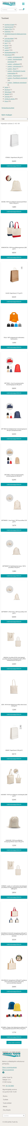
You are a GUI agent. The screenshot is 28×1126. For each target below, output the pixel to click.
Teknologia (7, 92)
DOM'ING (7, 31)
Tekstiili (6, 94)
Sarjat (6, 87)
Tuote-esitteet (7, 1103)
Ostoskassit (8, 55)
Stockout (7, 89)
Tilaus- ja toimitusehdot (9, 1067)
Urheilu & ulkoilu (9, 99)
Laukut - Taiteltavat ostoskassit (17, 82)
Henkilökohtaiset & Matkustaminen (15, 34)
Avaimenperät (8, 27)
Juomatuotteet (8, 38)
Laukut (6, 50)
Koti (5, 43)
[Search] (15, 9)
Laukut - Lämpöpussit (14, 66)
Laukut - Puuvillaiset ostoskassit (17, 78)
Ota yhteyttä (7, 1110)
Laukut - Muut (11, 69)
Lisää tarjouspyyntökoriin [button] (14, 166)
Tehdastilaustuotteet (7, 108)
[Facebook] (3, 1072)
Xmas (6, 101)
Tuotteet (5, 1099)
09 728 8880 (10, 1086)
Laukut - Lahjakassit (13, 64)
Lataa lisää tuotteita (14, 1042)
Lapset (6, 48)
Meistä (5, 1106)
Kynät (6, 45)
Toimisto (7, 96)
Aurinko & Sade (9, 24)
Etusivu (5, 1096)
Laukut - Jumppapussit (14, 57)
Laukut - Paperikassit (13, 76)
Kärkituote (7, 41)
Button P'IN (8, 29)
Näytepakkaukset (9, 52)
